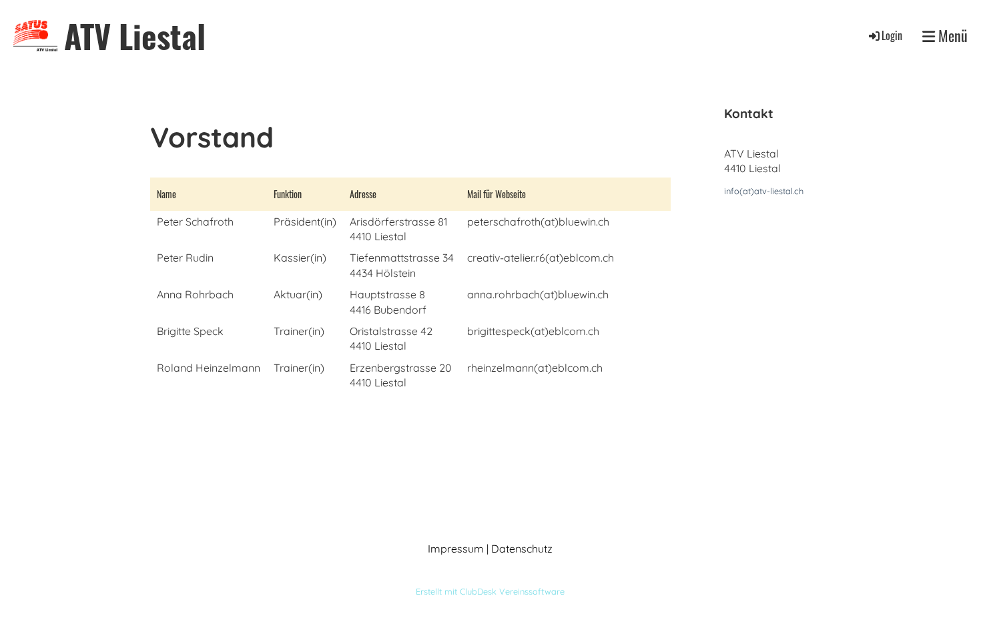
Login (892, 35)
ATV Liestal (135, 35)
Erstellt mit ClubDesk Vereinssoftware (490, 591)
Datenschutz (522, 548)
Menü (951, 35)
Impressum (456, 548)
